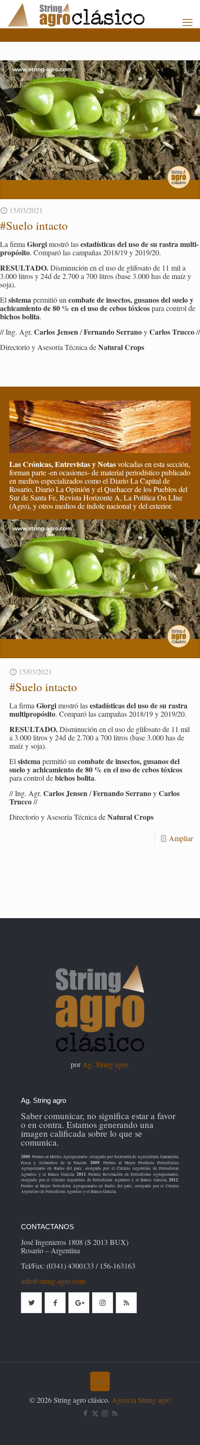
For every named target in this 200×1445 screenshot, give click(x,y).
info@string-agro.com (53, 1281)
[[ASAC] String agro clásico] (92, 14)
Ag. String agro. (106, 1064)
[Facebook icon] (85, 1413)
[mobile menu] (187, 22)
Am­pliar (181, 838)
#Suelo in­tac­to (34, 225)
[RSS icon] (114, 1413)
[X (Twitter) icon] (95, 1413)
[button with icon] (31, 1302)
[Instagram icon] (104, 1413)
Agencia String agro (141, 1400)
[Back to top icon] (100, 1381)
